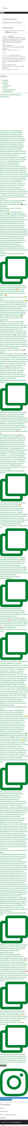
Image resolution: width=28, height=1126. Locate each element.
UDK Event (14, 32)
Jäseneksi (5, 80)
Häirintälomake (7, 91)
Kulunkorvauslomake (9, 89)
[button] (14, 1125)
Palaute (5, 82)
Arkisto (5, 88)
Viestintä (5, 84)
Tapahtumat (7, 86)
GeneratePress (17, 1122)
